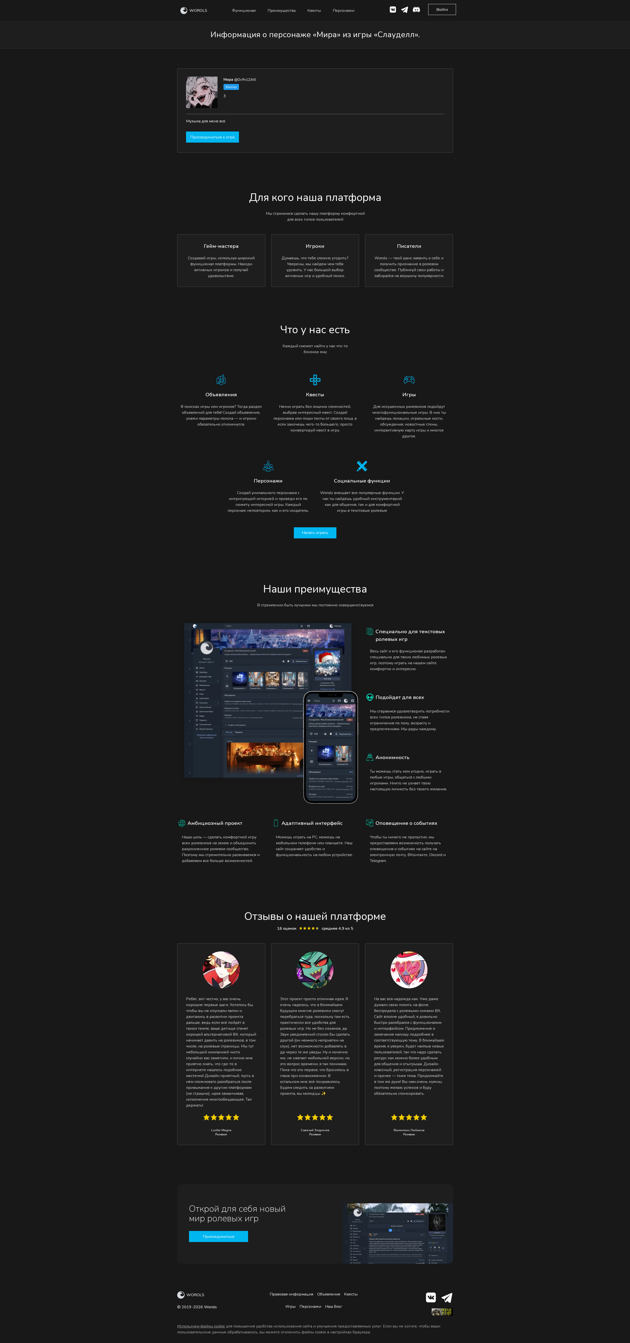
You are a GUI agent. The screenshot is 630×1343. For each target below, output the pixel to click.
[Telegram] (446, 1299)
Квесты (314, 10)
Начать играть (315, 532)
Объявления (328, 1294)
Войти (442, 9)
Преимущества (282, 10)
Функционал (244, 10)
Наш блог (333, 1306)
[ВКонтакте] (393, 10)
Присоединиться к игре (212, 137)
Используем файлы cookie (201, 1326)
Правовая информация (291, 1294)
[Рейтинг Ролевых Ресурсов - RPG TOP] (442, 1314)
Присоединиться (218, 1236)
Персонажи (343, 10)
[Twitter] (405, 10)
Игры (290, 1306)
